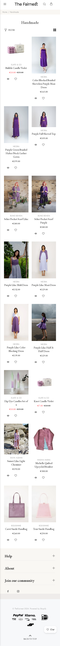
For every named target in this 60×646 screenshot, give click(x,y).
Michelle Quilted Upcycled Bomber (44, 464)
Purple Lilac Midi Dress (16, 285)
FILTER (11, 30)
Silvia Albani (16, 457)
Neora (44, 76)
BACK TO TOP (30, 639)
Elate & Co (16, 64)
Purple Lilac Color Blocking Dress (16, 349)
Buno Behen (16, 215)
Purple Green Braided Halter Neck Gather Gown (16, 153)
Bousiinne (16, 525)
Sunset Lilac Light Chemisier (16, 462)
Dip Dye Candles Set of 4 (16, 403)
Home (4, 12)
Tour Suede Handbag (43, 529)
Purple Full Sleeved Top (44, 133)
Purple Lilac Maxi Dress (44, 285)
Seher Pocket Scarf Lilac (16, 219)
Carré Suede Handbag (16, 529)
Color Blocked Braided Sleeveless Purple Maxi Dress (43, 84)
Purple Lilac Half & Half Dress (44, 349)
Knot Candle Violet (44, 401)
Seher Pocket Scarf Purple (43, 220)
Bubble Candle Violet (16, 68)
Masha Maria (43, 459)
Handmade (14, 12)
